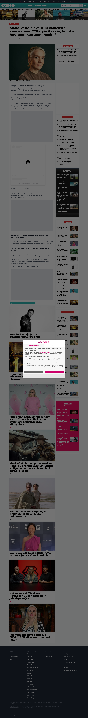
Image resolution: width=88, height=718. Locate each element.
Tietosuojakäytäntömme (59, 376)
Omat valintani (34, 372)
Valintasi (54, 345)
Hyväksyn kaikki (54, 372)
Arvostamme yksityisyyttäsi (33, 345)
